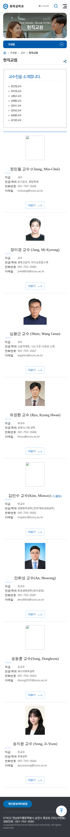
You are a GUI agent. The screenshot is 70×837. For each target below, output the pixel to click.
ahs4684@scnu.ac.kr (31, 599)
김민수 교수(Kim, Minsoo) (29, 496)
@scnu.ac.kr (32, 436)
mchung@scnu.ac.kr (30, 190)
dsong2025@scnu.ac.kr (32, 680)
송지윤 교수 (16, 120)
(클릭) (58, 496)
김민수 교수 (16, 105)
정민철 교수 (16, 86)
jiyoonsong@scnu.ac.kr (32, 765)
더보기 (31, 205)
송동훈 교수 (16, 115)
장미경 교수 (16, 91)
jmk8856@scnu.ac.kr (31, 271)
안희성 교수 (16, 110)
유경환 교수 (16, 100)
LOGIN (45, 6)
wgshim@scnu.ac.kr (30, 355)
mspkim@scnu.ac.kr (30, 517)
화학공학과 (17, 6)
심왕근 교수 (16, 95)
